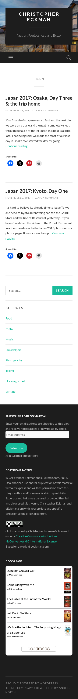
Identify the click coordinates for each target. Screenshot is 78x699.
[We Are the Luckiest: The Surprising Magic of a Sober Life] (67, 635)
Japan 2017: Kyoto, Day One (36, 191)
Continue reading (16, 146)
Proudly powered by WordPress (31, 683)
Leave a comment (46, 110)
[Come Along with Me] (67, 592)
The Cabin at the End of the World (29, 599)
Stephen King (15, 617)
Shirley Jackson (15, 589)
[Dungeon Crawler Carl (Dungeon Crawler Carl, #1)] (67, 578)
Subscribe (16, 448)
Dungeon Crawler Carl (21, 570)
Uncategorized (15, 381)
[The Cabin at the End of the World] (67, 606)
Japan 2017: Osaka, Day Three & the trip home (39, 101)
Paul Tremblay (15, 603)
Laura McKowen (16, 636)
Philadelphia (13, 350)
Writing (10, 391)
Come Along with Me (20, 584)
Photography (14, 360)
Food (8, 318)
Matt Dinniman (15, 575)
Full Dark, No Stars (19, 613)
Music (9, 339)
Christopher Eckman (39, 16)
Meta (9, 329)
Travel (9, 370)
